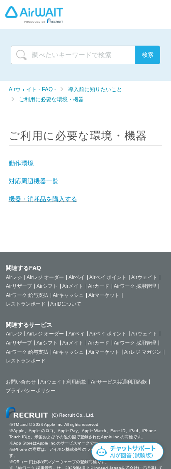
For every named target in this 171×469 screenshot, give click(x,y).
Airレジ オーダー (45, 277)
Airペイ (76, 277)
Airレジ (14, 277)
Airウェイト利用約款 (63, 381)
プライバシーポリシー (31, 390)
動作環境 (21, 163)
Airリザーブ (19, 286)
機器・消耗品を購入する (43, 198)
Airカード (98, 286)
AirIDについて (65, 303)
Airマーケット (104, 295)
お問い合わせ (21, 381)
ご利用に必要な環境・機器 (51, 99)
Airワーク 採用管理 (135, 286)
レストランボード (26, 303)
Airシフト (47, 286)
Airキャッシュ (68, 295)
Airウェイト (144, 277)
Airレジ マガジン (142, 352)
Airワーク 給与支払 (27, 295)
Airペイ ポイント (108, 277)
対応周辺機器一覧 (34, 181)
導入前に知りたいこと (95, 89)
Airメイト (72, 286)
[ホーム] (34, 14)
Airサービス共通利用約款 (119, 381)
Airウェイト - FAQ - (33, 89)
